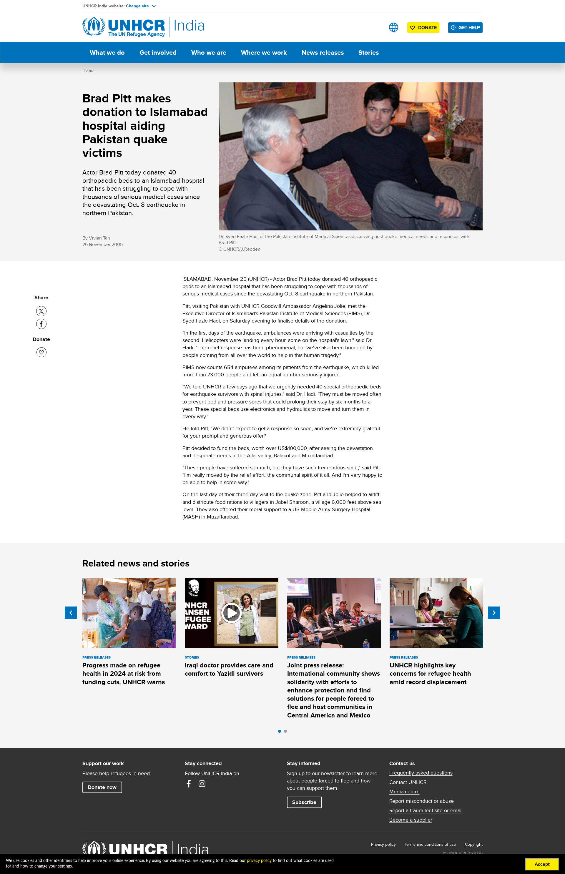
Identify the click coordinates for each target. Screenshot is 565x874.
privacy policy (259, 861)
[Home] (123, 27)
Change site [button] (137, 6)
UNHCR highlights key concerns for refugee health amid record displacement (430, 673)
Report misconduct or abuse (421, 801)
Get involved (158, 52)
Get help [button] (469, 27)
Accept (542, 864)
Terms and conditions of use (430, 844)
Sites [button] (393, 27)
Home (87, 70)
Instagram (202, 783)
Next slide (494, 613)
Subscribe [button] (304, 802)
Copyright (474, 844)
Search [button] (375, 27)
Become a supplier (410, 820)
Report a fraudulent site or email (426, 810)
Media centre (404, 791)
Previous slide (71, 613)
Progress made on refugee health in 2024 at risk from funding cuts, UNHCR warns (123, 673)
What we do (107, 52)
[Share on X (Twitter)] (41, 311)
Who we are (208, 52)
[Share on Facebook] (41, 324)
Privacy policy (383, 844)
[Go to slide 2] (287, 733)
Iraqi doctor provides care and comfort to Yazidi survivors (229, 669)
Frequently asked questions (421, 773)
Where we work (264, 52)
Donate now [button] (102, 787)
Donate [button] (427, 27)
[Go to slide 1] (281, 733)
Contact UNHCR (408, 782)
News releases (323, 52)
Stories (368, 52)
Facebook (188, 783)
